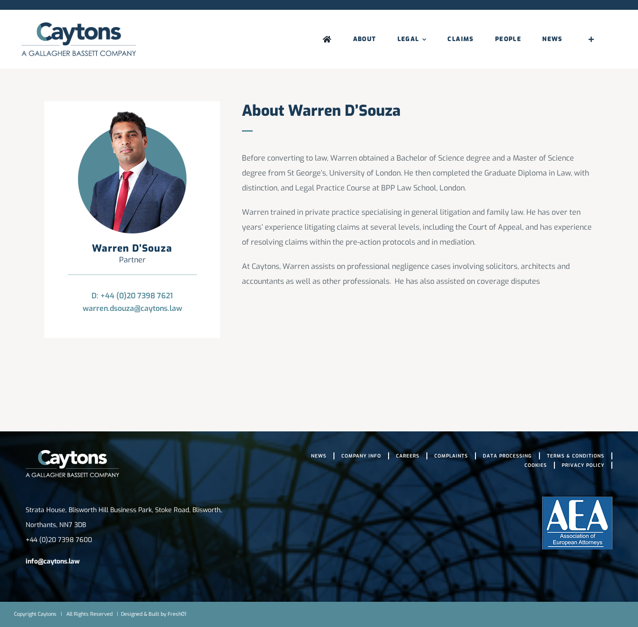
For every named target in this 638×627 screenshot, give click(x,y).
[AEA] (577, 500)
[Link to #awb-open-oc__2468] (591, 39)
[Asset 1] (72, 453)
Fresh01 (177, 614)
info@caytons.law (53, 561)
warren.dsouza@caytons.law (132, 308)
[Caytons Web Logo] (78, 26)
